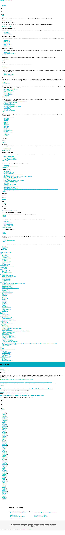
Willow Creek (33, 526)
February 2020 (4, 471)
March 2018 (4, 488)
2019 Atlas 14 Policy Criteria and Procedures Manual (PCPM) (11, 328)
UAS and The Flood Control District (7, 287)
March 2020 (4, 470)
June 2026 (3, 414)
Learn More (4, 20)
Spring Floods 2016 (5, 259)
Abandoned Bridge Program (6, 278)
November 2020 (4, 464)
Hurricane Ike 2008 (5, 260)
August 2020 (4, 466)
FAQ (1, 347)
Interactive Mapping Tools (4, 316)
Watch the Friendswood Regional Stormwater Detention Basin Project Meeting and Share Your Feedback (26, 388)
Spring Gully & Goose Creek (6, 309)
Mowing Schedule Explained (6, 318)
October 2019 (4, 474)
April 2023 (3, 441)
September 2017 (4, 492)
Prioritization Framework (6, 270)
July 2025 (3, 421)
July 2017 (3, 494)
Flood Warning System (5, 314)
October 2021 (4, 455)
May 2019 (3, 477)
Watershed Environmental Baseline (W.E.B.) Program (10, 288)
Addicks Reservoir (5, 294)
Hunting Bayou (4, 303)
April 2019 (3, 478)
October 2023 (4, 436)
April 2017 (3, 496)
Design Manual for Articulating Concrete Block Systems (10, 331)
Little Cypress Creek (5, 304)
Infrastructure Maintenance (6, 257)
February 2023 (4, 442)
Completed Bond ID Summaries (7, 272)
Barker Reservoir (36, 524)
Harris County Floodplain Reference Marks (9, 320)
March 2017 (4, 497)
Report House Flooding (5, 315)
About (1, 253)
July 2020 (3, 467)
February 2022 (4, 452)
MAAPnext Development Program (7, 285)
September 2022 (4, 446)
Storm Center (2, 313)
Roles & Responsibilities (6, 262)
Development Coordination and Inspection (8, 284)
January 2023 (4, 443)
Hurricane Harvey (5, 258)
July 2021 (3, 457)
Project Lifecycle (4, 271)
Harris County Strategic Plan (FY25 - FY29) (40, 515)
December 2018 (4, 481)
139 (2, 408)
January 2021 (4, 462)
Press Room (4, 358)
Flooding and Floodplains (4, 265)
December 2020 (4, 463)
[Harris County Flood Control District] (6, 0)
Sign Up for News (5, 355)
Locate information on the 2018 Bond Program (17, 516)
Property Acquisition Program (6, 286)
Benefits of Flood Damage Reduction (8, 266)
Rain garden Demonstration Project (7, 292)
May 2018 (3, 487)
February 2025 (4, 425)
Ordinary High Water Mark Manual (7, 340)
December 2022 (4, 444)
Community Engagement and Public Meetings (7, 349)
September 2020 (4, 465)
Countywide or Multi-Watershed (7, 293)
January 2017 (4, 498)
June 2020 (3, 468)
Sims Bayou (28, 525)
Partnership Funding (3, 267)
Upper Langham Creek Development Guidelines (9, 344)
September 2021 (4, 456)
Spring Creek (4, 308)
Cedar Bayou (4, 299)
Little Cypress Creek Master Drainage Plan (9, 337)
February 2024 (4, 433)
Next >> (3, 409)
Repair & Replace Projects (6, 279)
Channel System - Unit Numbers (7, 330)
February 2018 (4, 489)
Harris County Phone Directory (7, 354)
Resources (2, 312)
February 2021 (4, 461)
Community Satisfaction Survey (7, 352)
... (2, 407)
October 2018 (4, 483)
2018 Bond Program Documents (7, 273)
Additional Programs (3, 282)
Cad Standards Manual (5, 329)
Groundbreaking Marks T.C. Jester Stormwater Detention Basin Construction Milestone (22, 395)
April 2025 (3, 423)
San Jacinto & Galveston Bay (6, 307)
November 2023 (4, 435)
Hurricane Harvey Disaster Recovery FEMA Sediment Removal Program (13, 283)
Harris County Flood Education (7, 317)
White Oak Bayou (5, 311)
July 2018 (3, 485)
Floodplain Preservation (6, 291)
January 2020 (4, 472)
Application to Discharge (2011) (7, 327)
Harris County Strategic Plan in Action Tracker (41, 516)
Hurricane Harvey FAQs (6, 264)
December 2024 (4, 426)
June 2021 (3, 458)
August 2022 (4, 447)
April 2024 (3, 431)
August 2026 (4, 412)
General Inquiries (5, 350)
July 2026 (3, 413)
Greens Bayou (4, 301)
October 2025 (4, 419)
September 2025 (4, 420)
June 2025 (3, 422)
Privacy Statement (28, 529)
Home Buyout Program (5, 290)
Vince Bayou (4, 310)
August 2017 (4, 493)
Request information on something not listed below (18, 512)
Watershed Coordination (6, 345)
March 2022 (4, 451)
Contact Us (4, 5)
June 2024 (3, 430)
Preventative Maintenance (6, 280)
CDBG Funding (4, 268)
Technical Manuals (3, 324)
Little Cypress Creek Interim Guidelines (8, 336)
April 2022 (3, 450)
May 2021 (3, 459)
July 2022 (3, 448)
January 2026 (4, 418)
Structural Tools (4, 255)
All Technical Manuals (5, 325)
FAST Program (4, 281)
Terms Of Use (23, 529)
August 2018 (4, 484)
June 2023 (3, 439)
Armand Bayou (4, 295)
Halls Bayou (4, 302)
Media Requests (4, 359)
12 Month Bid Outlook (5, 326)
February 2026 (4, 417)
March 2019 (4, 479)
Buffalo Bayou (4, 297)
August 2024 (4, 429)
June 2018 (3, 486)
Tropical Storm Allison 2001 (6, 261)
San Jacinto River (5, 306)
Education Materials (3, 321)
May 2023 (3, 440)
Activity (1, 269)
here (6, 377)
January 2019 (4, 480)
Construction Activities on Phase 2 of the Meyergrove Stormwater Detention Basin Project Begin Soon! (26, 382)
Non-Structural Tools (5, 256)
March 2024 (4, 432)
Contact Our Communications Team (7, 360)
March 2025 (4, 424)
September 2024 (4, 428)
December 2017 (4, 490)
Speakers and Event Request (6, 356)
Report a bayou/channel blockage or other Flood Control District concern (45, 512)
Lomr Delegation (4, 338)
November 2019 (4, 473)
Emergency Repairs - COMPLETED (7, 275)
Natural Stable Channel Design (7, 339)
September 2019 (4, 475)
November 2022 (4, 445)
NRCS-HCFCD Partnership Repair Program (9, 276)
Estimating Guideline (5, 334)
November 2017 (4, 491)
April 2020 (3, 469)
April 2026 (3, 415)
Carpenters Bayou (5, 298)
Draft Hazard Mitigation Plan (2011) (7, 333)
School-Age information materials (7, 323)
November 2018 (4, 482)
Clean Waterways (5, 322)
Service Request (4, 249)
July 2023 (3, 438)
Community (2, 348)
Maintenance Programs (4, 274)
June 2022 (3, 449)
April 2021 (3, 460)
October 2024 (4, 427)
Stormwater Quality (5, 289)
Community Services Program (5, 357)
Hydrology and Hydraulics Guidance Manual (9, 335)
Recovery (3, 263)
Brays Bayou (42, 524)
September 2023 (4, 437)
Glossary (1, 346)
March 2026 (4, 416)
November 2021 (4, 454)
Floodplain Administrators (6, 353)
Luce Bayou (4, 305)
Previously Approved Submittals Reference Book (9, 341)
